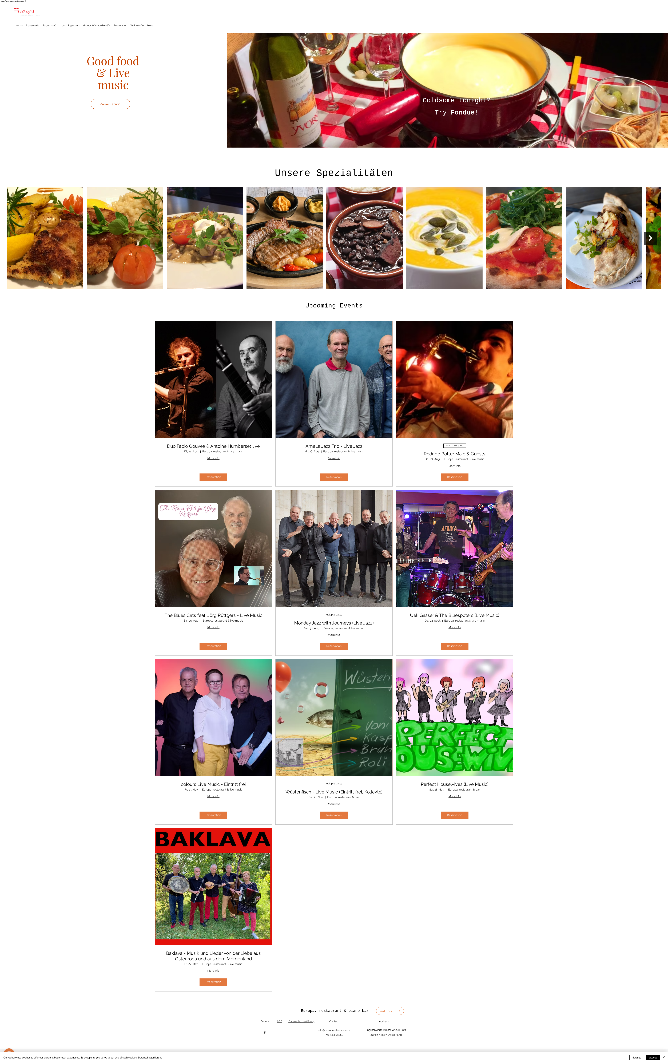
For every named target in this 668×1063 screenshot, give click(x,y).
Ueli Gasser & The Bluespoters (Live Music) (454, 615)
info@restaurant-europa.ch (334, 1030)
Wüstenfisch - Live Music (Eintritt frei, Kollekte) (334, 792)
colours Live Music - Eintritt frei (213, 784)
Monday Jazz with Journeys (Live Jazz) (334, 623)
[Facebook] (265, 1032)
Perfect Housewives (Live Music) (454, 784)
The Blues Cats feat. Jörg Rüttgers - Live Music (213, 615)
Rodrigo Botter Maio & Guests (454, 453)
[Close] (664, 1057)
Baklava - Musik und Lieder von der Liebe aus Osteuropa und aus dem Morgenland (213, 956)
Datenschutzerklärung (150, 1057)
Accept (653, 1057)
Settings (636, 1057)
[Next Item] (650, 238)
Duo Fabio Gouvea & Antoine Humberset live (213, 446)
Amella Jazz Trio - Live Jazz (334, 446)
